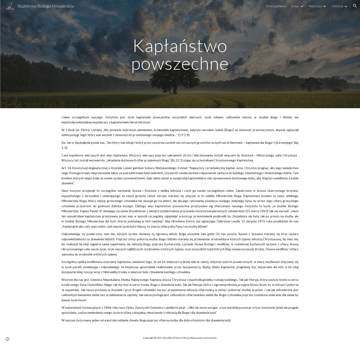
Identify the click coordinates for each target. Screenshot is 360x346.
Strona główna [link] (275, 6)
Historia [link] (337, 6)
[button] (355, 6)
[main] (180, 54)
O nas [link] (295, 6)
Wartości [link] (315, 6)
